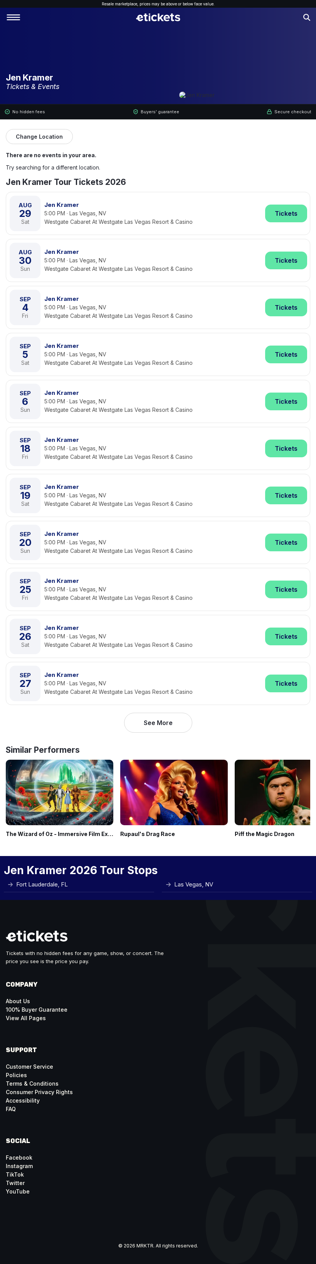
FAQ (11, 1109)
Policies (16, 1075)
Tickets (286, 213)
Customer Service (29, 1066)
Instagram (19, 1166)
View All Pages (26, 1018)
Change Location (39, 136)
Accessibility (23, 1100)
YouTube (18, 1191)
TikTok (15, 1174)
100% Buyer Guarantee (36, 1009)
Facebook (19, 1157)
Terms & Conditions (32, 1083)
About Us (18, 1001)
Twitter (15, 1183)
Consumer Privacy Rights (39, 1092)
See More (158, 723)
